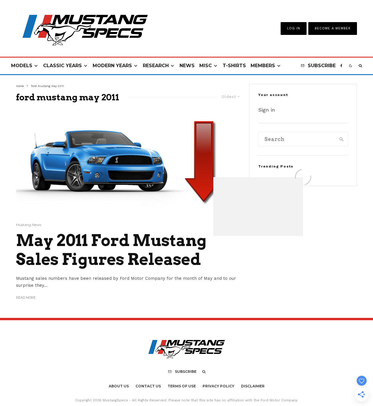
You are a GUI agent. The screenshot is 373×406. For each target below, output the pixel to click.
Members (263, 65)
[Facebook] (341, 66)
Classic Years (62, 65)
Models (21, 65)
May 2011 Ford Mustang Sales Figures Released (111, 250)
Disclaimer (253, 386)
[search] (341, 139)
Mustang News (28, 224)
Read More (26, 297)
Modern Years (112, 65)
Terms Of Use (182, 386)
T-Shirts (234, 65)
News (187, 65)
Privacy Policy (218, 386)
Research (156, 65)
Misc (205, 65)
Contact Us (148, 386)
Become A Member (333, 28)
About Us (119, 386)
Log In (293, 28)
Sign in (266, 110)
